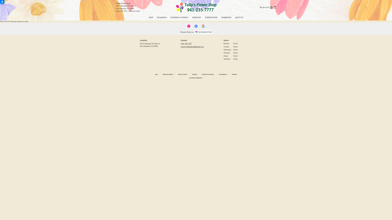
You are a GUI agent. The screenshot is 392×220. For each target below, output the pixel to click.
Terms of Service (168, 74)
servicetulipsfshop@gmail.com (192, 47)
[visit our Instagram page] (188, 26)
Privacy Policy (182, 74)
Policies (194, 74)
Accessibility (223, 74)
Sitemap (234, 74)
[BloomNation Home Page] (203, 32)
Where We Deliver (208, 74)
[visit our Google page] (203, 26)
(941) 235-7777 (121, 11)
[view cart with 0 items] (275, 7)
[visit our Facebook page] (196, 26)
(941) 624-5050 (134, 11)
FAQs (156, 74)
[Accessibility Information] (2, 2)
